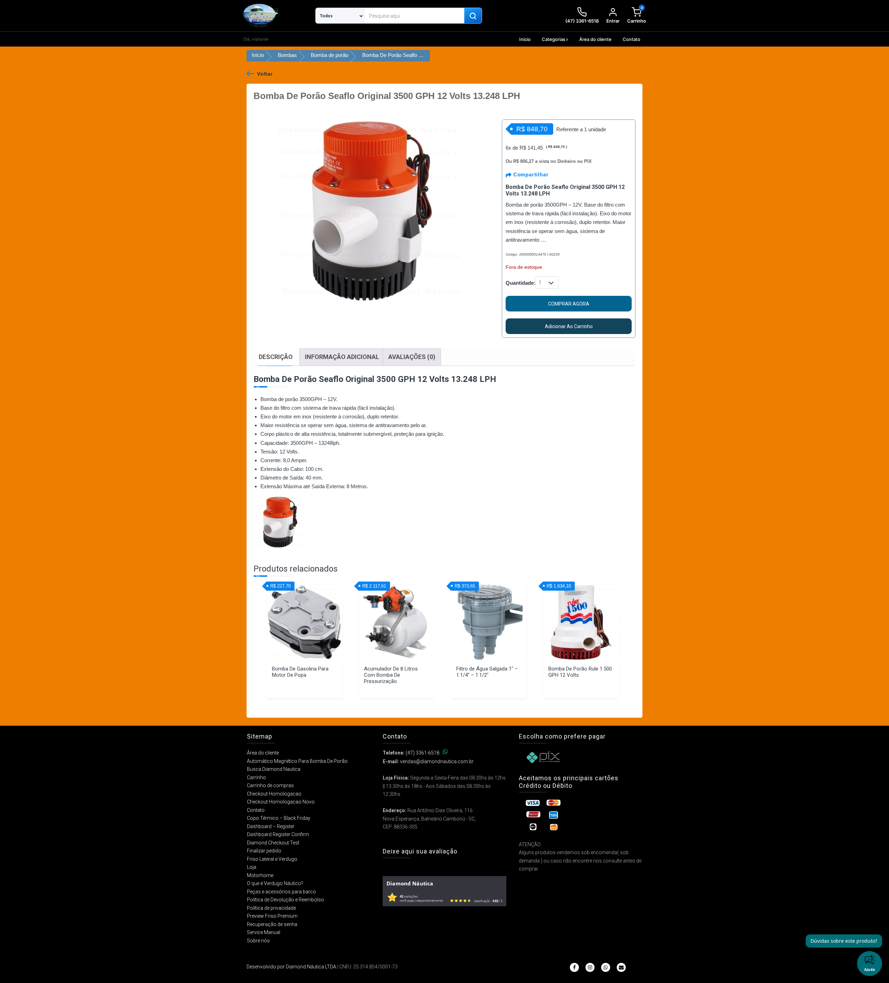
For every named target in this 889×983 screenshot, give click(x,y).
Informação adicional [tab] (342, 356)
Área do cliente (595, 39)
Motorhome (260, 875)
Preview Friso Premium (272, 916)
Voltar (265, 74)
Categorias (553, 39)
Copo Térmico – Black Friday (278, 818)
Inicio (525, 39)
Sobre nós (258, 940)
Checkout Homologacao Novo (281, 802)
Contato (631, 39)
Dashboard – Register (270, 826)
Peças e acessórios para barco (281, 891)
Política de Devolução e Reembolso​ (285, 899)
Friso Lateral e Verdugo (272, 859)
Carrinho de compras (270, 785)
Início (258, 55)
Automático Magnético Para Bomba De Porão (297, 761)
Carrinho (256, 777)
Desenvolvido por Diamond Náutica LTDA (291, 966)
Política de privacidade (271, 908)
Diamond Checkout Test (273, 842)
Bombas (287, 55)
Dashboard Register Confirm (278, 834)
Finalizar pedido (264, 850)
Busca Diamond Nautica (273, 769)
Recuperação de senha (272, 924)
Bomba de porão (329, 55)
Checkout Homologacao (274, 794)
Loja (251, 867)
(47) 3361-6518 (422, 753)
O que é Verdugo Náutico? (275, 883)
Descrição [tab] (276, 356)
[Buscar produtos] (473, 16)
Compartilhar (530, 174)
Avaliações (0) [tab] (411, 356)
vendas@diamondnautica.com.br (437, 761)
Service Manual (263, 932)
